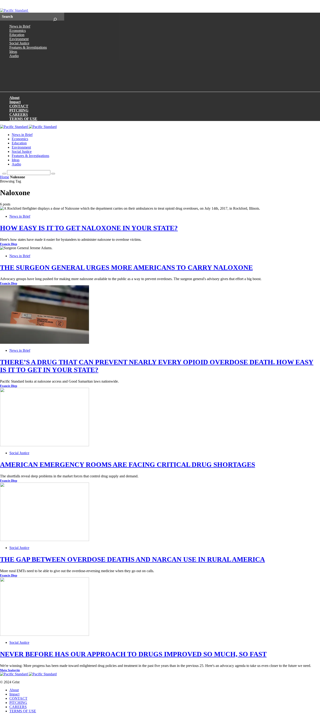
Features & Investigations (28, 47)
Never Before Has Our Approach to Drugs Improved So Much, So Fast (133, 654)
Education (16, 35)
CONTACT (18, 106)
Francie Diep (8, 244)
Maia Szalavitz (10, 670)
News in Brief (19, 26)
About (14, 98)
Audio (14, 56)
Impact (15, 102)
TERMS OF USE (23, 119)
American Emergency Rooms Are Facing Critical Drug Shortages (127, 464)
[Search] (55, 17)
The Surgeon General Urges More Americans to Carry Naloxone (126, 267)
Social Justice (19, 43)
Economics (17, 31)
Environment (19, 39)
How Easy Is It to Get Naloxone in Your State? (89, 228)
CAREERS (18, 115)
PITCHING (18, 110)
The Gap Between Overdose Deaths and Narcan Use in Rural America (132, 559)
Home (4, 177)
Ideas (13, 52)
